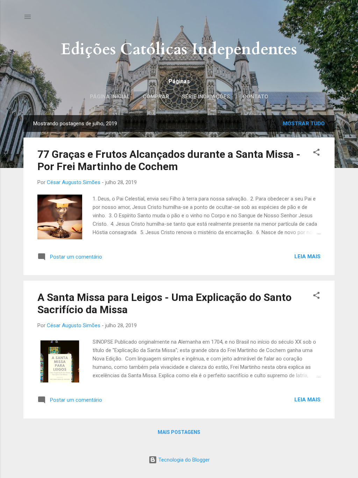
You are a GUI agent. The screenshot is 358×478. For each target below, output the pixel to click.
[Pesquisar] (330, 19)
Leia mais (307, 256)
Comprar (156, 96)
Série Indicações (206, 96)
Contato (255, 96)
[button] (316, 153)
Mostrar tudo (304, 123)
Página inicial (110, 96)
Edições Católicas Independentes (179, 49)
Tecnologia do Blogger (183, 460)
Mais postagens (179, 432)
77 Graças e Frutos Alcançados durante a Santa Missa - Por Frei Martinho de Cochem (168, 160)
